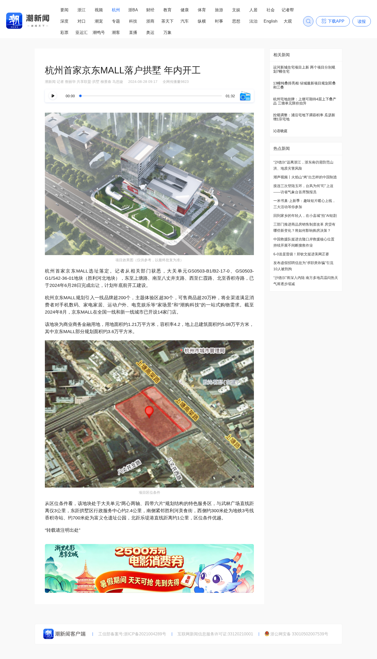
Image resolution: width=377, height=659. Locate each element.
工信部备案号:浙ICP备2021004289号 (132, 634)
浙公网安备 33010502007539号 (299, 634)
